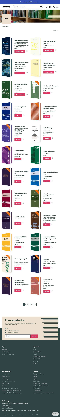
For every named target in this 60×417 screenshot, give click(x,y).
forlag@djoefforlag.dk (7, 408)
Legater (35, 379)
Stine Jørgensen (48, 67)
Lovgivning (5, 379)
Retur (27, 415)
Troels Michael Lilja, (18, 46)
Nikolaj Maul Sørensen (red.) (51, 242)
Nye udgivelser (6, 352)
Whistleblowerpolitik (33, 415)
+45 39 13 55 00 (6, 406)
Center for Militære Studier (40, 386)
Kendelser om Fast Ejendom (10, 388)
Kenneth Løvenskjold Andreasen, (21, 262)
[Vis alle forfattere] (23, 46)
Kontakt (35, 376)
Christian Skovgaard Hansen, (22, 45)
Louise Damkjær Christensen (49, 263)
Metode (35, 354)
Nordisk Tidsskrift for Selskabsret (11, 390)
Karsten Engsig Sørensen (50, 220)
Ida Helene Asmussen (49, 45)
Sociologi (35, 361)
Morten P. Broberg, (18, 68)
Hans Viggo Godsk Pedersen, (51, 261)
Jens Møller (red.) (48, 176)
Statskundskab (37, 359)
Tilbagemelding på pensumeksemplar (43, 393)
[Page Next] (35, 304)
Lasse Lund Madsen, (49, 285)
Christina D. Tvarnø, (49, 132)
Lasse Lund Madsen (49, 88)
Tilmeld (34, 336)
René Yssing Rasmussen (19, 90)
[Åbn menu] (57, 7)
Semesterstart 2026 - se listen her (30, 2)
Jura (7, 26)
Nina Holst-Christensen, (21, 66)
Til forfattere (36, 388)
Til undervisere (37, 390)
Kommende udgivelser (8, 354)
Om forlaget (36, 381)
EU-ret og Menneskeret (8, 381)
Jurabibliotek (5, 383)
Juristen (4, 386)
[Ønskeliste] (47, 7)
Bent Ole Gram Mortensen (20, 264)
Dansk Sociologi (6, 376)
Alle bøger (5, 349)
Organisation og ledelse (39, 356)
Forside (3, 26)
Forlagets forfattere (38, 374)
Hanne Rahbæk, (46, 286)
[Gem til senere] (27, 51)
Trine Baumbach (19, 177)
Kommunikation (37, 352)
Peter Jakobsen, (17, 135)
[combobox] (26, 6)
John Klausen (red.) (20, 242)
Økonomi (35, 363)
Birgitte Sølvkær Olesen (50, 111)
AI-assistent (5, 374)
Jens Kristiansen (48, 198)
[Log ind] (54, 7)
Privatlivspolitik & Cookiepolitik (8, 415)
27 (32, 304)
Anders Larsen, (19, 88)
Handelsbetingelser (20, 415)
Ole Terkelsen (19, 198)
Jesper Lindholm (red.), (21, 153)
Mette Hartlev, (19, 133)
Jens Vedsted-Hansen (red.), (20, 154)
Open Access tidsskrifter (40, 383)
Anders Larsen (19, 111)
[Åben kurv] (50, 7)
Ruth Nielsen (46, 133)
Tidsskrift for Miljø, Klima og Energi (12, 393)
